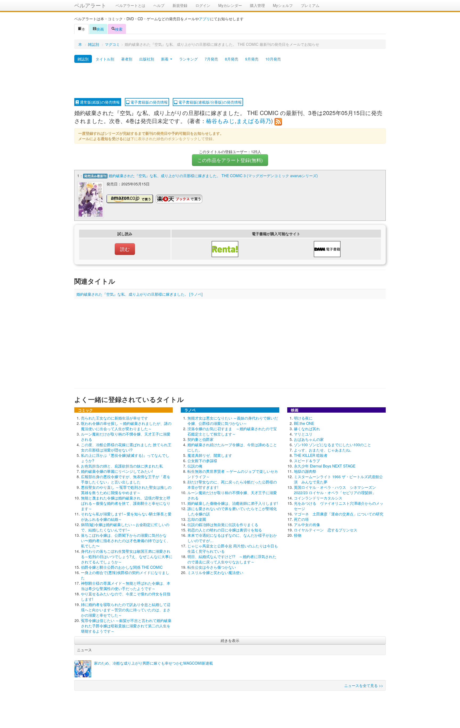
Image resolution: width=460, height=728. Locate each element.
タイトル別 (105, 59)
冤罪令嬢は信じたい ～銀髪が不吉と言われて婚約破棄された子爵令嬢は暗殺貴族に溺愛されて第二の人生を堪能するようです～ (126, 626)
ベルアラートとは (130, 5)
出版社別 (146, 59)
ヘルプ (159, 5)
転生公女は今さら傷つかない (211, 567)
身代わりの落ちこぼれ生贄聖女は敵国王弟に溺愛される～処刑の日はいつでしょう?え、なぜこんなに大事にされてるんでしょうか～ (126, 556)
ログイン (202, 5)
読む (125, 249)
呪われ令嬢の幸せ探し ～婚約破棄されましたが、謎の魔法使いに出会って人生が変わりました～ (126, 426)
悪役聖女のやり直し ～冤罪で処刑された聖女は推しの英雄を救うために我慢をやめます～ (126, 490)
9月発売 (251, 59)
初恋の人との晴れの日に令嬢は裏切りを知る (224, 529)
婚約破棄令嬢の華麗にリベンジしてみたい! (117, 471)
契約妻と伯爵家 (200, 439)
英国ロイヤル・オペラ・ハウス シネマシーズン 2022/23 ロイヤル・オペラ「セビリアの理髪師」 (335, 490)
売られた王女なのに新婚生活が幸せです (114, 418)
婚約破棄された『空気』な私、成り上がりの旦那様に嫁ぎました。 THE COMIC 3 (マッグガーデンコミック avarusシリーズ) (213, 175)
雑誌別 (93, 44)
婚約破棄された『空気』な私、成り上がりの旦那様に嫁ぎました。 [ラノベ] (139, 294)
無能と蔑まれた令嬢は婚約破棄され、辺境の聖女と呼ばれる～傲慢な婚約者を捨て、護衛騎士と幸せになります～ (125, 503)
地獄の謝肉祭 (305, 471)
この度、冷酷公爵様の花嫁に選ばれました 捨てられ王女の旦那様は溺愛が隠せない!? (126, 447)
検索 (118, 29)
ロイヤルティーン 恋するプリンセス (325, 529)
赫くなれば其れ (307, 428)
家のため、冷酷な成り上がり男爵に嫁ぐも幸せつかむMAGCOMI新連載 (153, 663)
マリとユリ (303, 434)
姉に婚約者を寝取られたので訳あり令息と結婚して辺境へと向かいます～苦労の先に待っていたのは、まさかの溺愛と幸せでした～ (125, 610)
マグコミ (112, 44)
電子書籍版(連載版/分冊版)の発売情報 (209, 102)
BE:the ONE (304, 423)
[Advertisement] (230, 81)
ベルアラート (90, 5)
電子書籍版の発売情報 (148, 102)
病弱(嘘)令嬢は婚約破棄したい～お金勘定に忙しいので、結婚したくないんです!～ (125, 527)
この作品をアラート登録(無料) (230, 160)
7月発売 (211, 59)
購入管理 (257, 5)
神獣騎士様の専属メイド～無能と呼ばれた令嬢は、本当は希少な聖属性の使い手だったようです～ (125, 585)
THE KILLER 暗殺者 (310, 455)
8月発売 (231, 59)
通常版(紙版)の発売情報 (99, 102)
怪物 (297, 535)
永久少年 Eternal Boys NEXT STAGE (324, 466)
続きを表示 (230, 640)
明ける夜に (303, 418)
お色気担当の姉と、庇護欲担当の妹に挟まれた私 (122, 466)
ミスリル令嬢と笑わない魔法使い (215, 572)
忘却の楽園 (196, 519)
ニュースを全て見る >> (363, 685)
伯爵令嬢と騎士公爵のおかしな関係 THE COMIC (122, 567)
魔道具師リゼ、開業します (209, 455)
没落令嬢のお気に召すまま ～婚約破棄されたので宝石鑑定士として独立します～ (232, 431)
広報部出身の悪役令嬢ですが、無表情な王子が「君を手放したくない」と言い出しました (125, 479)
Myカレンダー (230, 5)
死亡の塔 (301, 519)
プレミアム (310, 5)
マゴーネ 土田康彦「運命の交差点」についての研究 (338, 513)
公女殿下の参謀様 (202, 460)
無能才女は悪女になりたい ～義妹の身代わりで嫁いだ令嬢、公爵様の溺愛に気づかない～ (232, 420)
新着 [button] (165, 59)
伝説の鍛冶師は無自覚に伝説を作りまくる (222, 524)
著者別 (126, 59)
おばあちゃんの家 (309, 439)
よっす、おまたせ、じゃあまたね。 (324, 450)
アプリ (204, 18)
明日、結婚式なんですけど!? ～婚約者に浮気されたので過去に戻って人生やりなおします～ (231, 559)
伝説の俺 (194, 466)
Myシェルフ (283, 5)
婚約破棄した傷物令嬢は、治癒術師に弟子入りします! (232, 503)
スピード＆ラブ (307, 460)
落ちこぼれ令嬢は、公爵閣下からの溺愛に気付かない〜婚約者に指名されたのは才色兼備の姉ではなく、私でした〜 (125, 540)
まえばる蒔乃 (253, 121)
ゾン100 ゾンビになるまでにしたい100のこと (332, 444)
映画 (100, 29)
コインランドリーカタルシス (318, 498)
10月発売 (273, 59)
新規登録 (179, 5)
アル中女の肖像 (307, 524)
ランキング (188, 59)
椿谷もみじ (220, 121)
